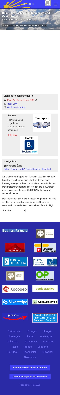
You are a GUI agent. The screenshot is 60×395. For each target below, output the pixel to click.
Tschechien (30, 352)
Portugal (12, 352)
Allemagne (46, 336)
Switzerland (14, 331)
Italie (15, 346)
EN (29, 4)
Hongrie (47, 331)
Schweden (13, 341)
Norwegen (14, 336)
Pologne (32, 331)
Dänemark (31, 341)
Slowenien (30, 357)
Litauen (30, 336)
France (28, 346)
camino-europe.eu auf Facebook (30, 376)
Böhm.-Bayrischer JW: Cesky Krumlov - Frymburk (27, 169)
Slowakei (47, 352)
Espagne (43, 346)
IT (33, 4)
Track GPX (12, 103)
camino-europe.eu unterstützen (30, 367)
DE (24, 4)
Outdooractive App (16, 107)
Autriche (48, 341)
